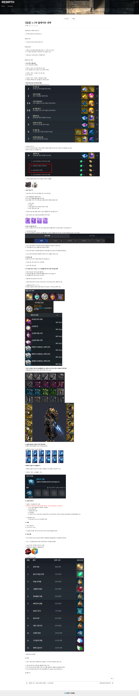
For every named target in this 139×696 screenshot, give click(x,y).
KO (134, 2)
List (113, 678)
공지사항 (66, 18)
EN (137, 2)
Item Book (10, 6)
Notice (3, 6)
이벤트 (73, 18)
